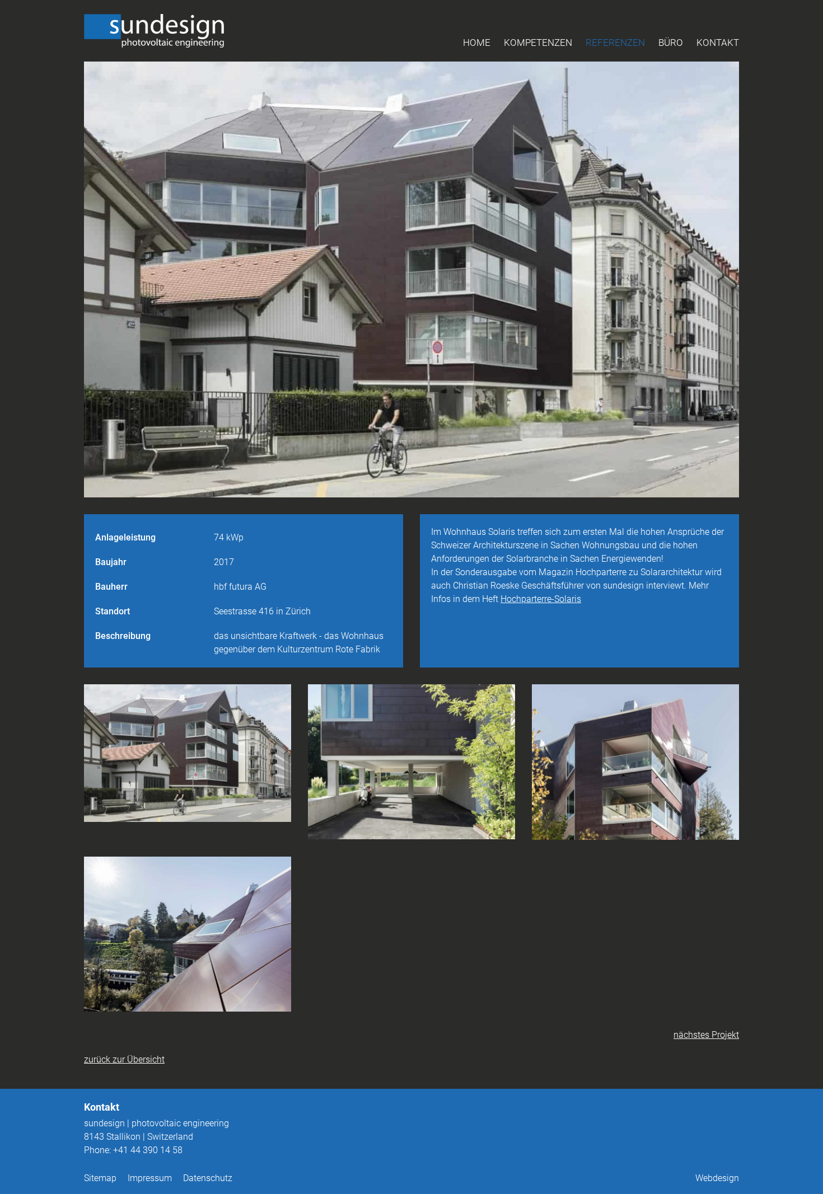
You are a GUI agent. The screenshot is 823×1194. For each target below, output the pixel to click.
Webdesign (717, 1178)
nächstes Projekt (706, 1035)
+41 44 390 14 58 (148, 1150)
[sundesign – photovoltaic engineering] (154, 31)
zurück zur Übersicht (124, 1059)
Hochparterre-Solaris (541, 599)
